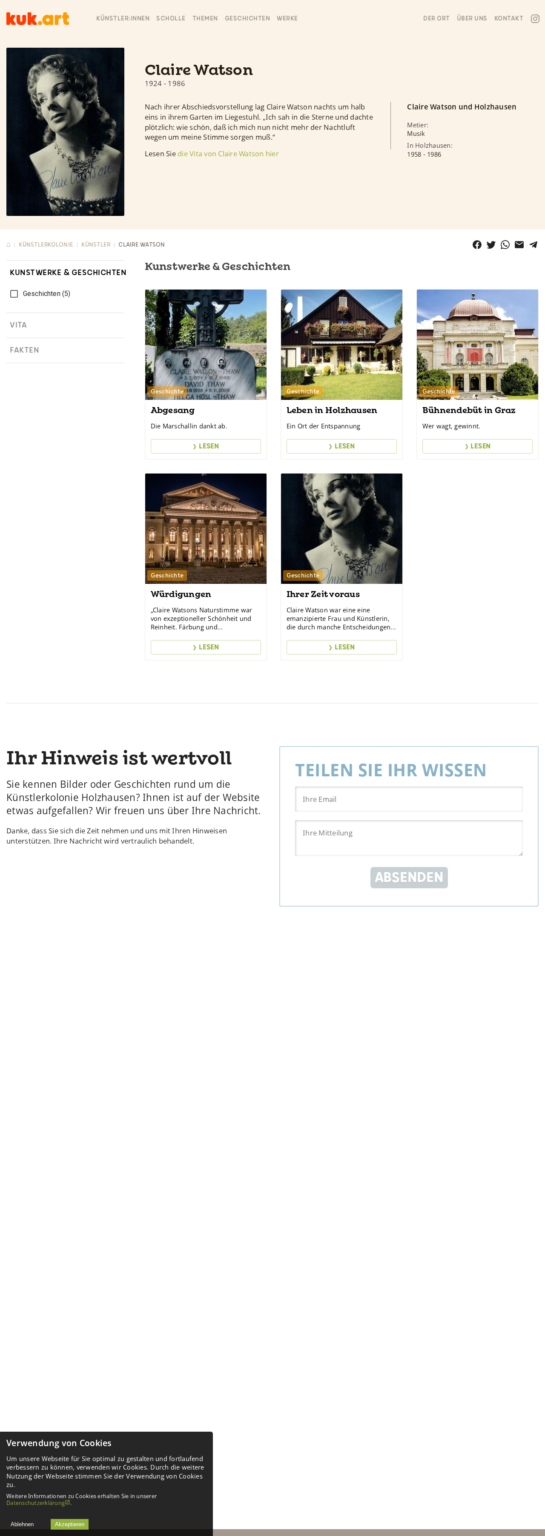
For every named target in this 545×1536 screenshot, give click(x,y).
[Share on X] (491, 244)
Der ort (436, 19)
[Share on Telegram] (533, 244)
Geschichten (247, 19)
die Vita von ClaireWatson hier (228, 153)
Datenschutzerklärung (35, 1503)
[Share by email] (519, 244)
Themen (205, 19)
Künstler (95, 244)
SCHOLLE (171, 19)
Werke (287, 19)
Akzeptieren (69, 1524)
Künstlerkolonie (46, 244)
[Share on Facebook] (477, 244)
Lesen (205, 446)
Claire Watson (141, 244)
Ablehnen (22, 1524)
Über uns (472, 19)
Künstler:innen (122, 19)
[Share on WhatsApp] (505, 244)
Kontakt (509, 19)
